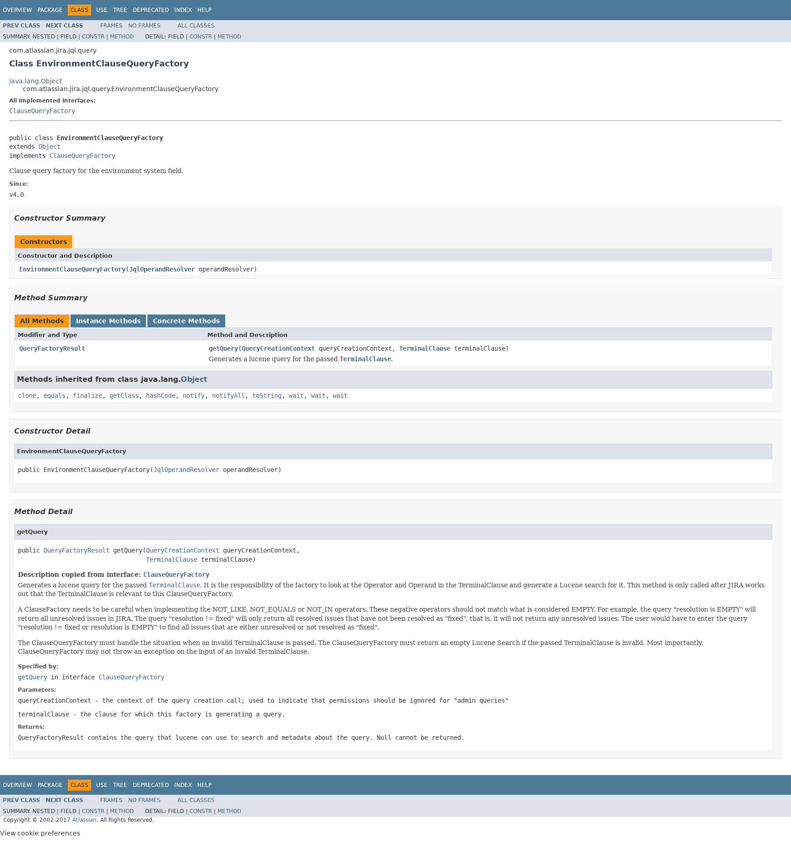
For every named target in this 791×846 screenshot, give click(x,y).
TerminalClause (424, 348)
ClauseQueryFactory (42, 110)
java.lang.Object (35, 81)
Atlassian (84, 820)
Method (122, 36)
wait (296, 395)
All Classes (196, 25)
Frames (111, 25)
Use (102, 10)
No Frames (144, 25)
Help (204, 10)
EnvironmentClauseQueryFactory (72, 269)
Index (183, 10)
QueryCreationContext (278, 348)
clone (27, 395)
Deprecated (151, 10)
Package (50, 10)
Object (49, 146)
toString (267, 395)
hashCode (160, 395)
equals (54, 395)
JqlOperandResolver (162, 269)
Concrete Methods (186, 321)
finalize (87, 395)
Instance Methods (108, 321)
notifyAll (228, 395)
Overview (17, 10)
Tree (120, 10)
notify (194, 395)
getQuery (223, 348)
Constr (93, 36)
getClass (124, 395)
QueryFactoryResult (52, 348)
